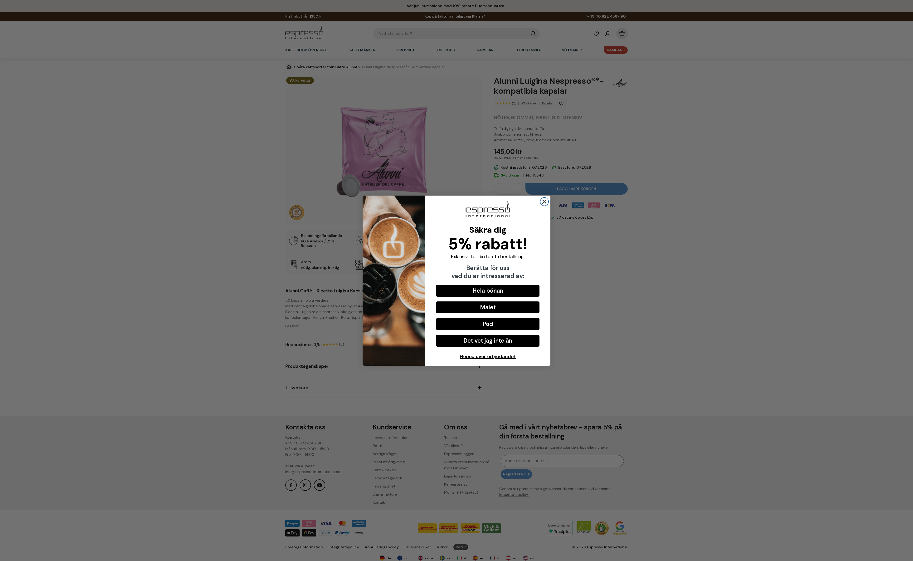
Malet (488, 307)
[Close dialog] (544, 201)
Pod (488, 324)
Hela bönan (487, 290)
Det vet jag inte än (487, 340)
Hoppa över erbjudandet (488, 356)
